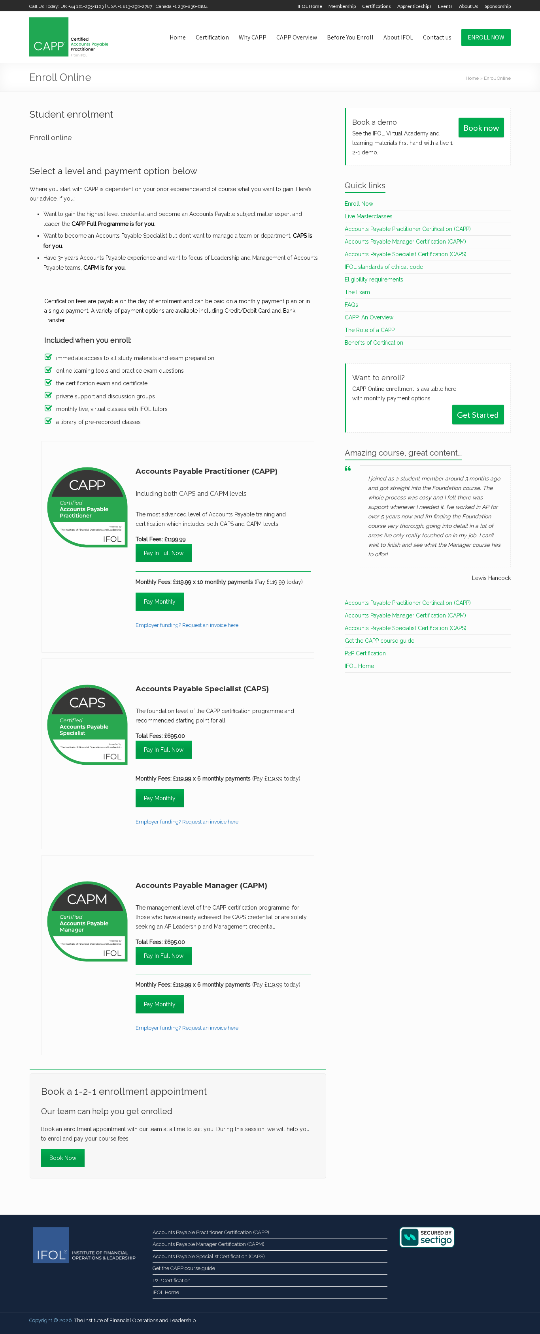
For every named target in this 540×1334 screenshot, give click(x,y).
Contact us (437, 37)
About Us (468, 6)
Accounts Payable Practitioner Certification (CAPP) (408, 229)
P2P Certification (365, 653)
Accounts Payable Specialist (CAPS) (202, 689)
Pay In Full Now (163, 553)
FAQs (351, 305)
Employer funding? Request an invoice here (187, 625)
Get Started (478, 414)
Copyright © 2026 (51, 1320)
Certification (212, 37)
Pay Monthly (160, 602)
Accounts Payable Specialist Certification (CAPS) (405, 254)
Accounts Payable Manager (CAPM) (201, 885)
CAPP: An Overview (369, 317)
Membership (342, 6)
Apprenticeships (414, 6)
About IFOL (398, 37)
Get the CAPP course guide (379, 641)
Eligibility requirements (374, 279)
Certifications (376, 6)
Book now (481, 127)
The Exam (357, 292)
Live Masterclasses (369, 216)
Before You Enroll (350, 37)
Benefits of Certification (374, 343)
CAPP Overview (296, 37)
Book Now (62, 1158)
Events (445, 6)
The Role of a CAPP (370, 330)
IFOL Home (310, 6)
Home (178, 37)
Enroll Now (359, 204)
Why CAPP (252, 37)
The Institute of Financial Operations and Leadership (135, 1320)
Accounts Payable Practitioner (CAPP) (207, 471)
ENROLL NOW (486, 37)
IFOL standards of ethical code (384, 267)
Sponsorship (498, 6)
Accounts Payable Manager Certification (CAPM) (405, 241)
